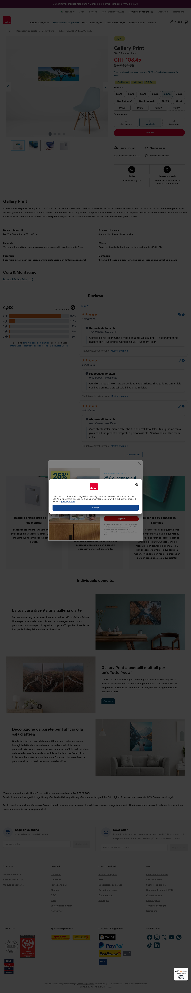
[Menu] (186, 969)
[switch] (181, 977)
